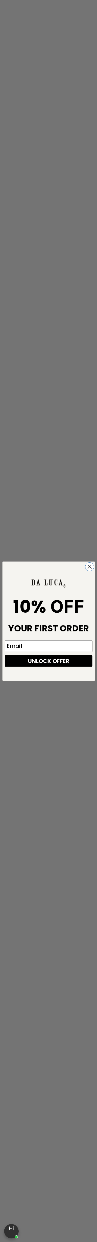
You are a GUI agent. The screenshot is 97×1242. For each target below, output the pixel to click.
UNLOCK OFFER (48, 661)
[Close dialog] (89, 566)
